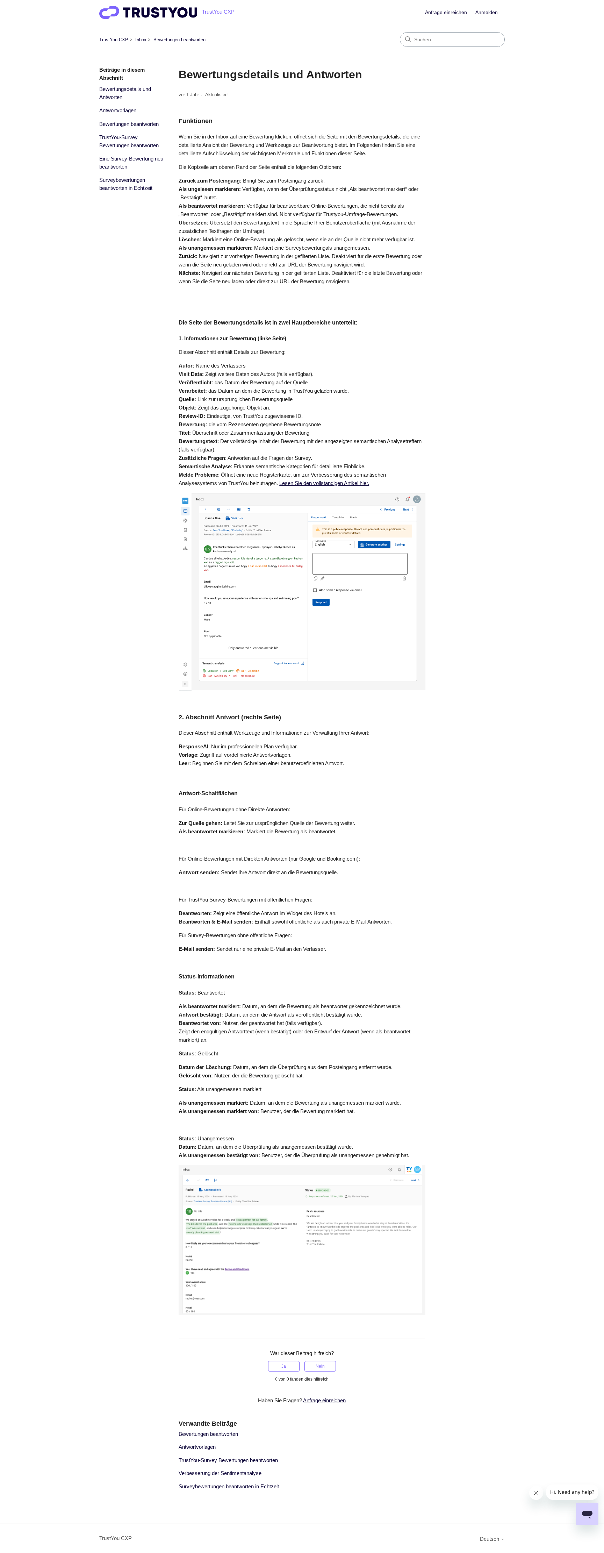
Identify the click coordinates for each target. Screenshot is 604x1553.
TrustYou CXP (113, 39)
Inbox (140, 39)
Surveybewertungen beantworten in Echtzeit (125, 184)
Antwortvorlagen (117, 110)
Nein (320, 1366)
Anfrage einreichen (446, 12)
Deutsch (490, 1539)
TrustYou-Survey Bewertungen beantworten (129, 141)
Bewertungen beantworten (179, 39)
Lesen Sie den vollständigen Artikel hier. (324, 483)
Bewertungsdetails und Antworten (125, 93)
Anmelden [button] (486, 12)
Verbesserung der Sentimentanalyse (220, 1473)
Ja (283, 1366)
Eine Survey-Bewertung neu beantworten (131, 163)
